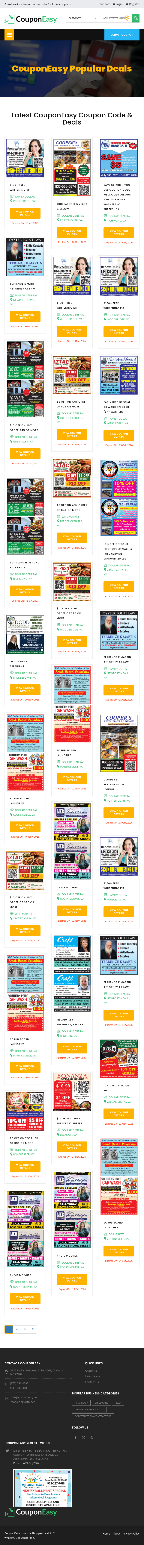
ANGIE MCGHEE (20, 1275)
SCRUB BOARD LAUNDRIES (19, 801)
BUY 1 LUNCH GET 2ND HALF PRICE (25, 565)
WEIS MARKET (23, 914)
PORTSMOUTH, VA (71, 220)
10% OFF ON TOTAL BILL (116, 1088)
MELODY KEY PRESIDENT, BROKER (70, 1022)
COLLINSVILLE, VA (23, 814)
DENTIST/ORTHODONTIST (89, 1409)
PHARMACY (81, 1402)
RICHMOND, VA (22, 578)
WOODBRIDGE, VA (24, 201)
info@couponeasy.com (25, 1397)
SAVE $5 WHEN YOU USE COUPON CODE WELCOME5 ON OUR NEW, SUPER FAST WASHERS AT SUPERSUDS (117, 197)
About (116, 1533)
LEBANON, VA (68, 1134)
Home (106, 1533)
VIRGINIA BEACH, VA (116, 572)
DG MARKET (116, 1234)
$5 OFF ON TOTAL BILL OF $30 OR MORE (25, 1140)
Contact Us (92, 1382)
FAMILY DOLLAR (24, 196)
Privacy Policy (131, 1533)
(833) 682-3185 (19, 1388)
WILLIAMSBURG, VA (118, 1101)
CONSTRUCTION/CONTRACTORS (93, 1416)
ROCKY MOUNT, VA (24, 1286)
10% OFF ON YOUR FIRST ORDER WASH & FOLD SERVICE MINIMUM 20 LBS (118, 551)
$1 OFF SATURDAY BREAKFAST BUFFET (69, 1121)
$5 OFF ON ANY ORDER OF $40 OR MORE (72, 507)
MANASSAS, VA (116, 899)
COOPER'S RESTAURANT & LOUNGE (114, 784)
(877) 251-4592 (19, 1383)
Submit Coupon (122, 35)
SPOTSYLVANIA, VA (24, 918)
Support (105, 4)
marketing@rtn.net (23, 1402)
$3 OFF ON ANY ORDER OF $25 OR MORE (72, 404)
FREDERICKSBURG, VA (70, 420)
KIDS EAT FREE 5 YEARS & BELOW (72, 206)
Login (119, 4)
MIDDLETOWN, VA (24, 677)
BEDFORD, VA (68, 1036)
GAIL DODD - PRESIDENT (18, 664)
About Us (91, 1371)
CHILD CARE (101, 1402)
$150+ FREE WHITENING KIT (20, 187)
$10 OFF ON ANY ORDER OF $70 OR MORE (22, 902)
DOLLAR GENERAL (25, 295)
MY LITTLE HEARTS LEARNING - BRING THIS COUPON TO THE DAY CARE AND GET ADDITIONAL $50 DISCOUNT (40, 1457)
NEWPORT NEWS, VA (22, 302)
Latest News (92, 1376)
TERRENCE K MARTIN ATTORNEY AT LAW (24, 286)
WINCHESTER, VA (23, 1154)
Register (134, 4)
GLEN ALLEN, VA (22, 441)
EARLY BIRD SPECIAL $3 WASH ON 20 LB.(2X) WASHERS (117, 407)
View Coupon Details (25, 213)
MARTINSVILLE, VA (24, 1055)
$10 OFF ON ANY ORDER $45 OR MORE (24, 428)
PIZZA (118, 1402)
